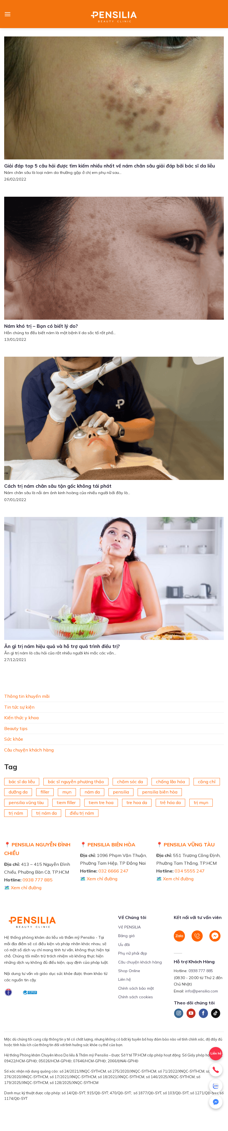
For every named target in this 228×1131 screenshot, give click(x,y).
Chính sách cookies (135, 996)
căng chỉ (206, 781)
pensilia (121, 792)
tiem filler (66, 802)
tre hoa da (137, 802)
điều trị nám (82, 812)
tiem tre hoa (101, 802)
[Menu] (7, 14)
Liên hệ (124, 979)
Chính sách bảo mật (136, 988)
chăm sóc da (130, 781)
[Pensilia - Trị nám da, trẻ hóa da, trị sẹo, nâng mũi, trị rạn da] (114, 14)
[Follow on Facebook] (203, 1013)
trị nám (16, 812)
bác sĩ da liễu (22, 781)
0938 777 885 (38, 880)
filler (45, 792)
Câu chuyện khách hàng (29, 749)
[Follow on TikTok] (215, 1013)
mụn (66, 792)
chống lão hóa (170, 781)
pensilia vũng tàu (26, 802)
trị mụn (201, 802)
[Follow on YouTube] (191, 1013)
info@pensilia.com (201, 991)
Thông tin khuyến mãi (26, 696)
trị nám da (46, 812)
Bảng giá (126, 935)
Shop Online (129, 970)
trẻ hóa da (170, 802)
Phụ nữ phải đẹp (132, 953)
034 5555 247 (190, 871)
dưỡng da (18, 792)
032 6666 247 (113, 871)
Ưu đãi (124, 944)
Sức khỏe (13, 739)
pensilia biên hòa (159, 792)
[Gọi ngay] (215, 1069)
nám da (92, 792)
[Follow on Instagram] (178, 1013)
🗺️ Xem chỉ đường (22, 887)
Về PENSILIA (129, 927)
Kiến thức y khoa (21, 717)
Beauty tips (16, 728)
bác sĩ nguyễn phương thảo (76, 781)
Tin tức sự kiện (19, 706)
